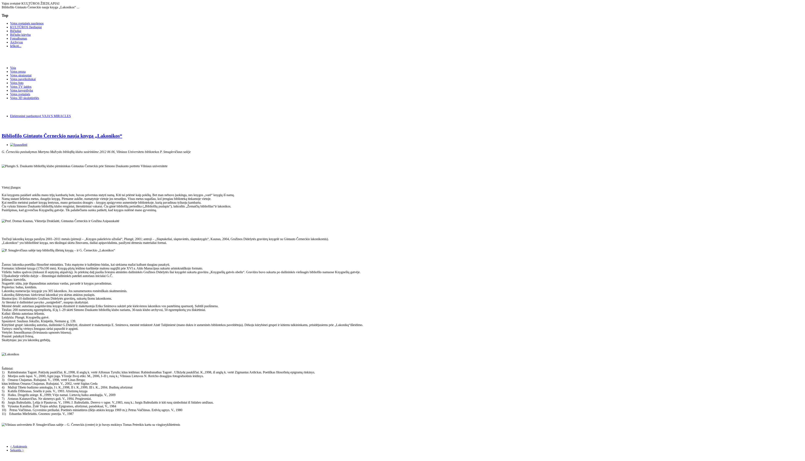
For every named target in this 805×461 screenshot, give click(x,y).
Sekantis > (17, 450)
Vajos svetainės (20, 94)
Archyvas (16, 42)
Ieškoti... (15, 46)
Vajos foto (16, 83)
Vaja (13, 68)
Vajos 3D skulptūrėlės (24, 98)
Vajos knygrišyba (21, 90)
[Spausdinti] (18, 144)
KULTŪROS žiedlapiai (26, 27)
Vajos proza (18, 71)
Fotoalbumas (18, 38)
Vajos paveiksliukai (23, 79)
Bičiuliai (15, 31)
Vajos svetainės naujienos (27, 23)
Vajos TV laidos (20, 86)
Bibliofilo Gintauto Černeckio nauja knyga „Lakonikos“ (62, 136)
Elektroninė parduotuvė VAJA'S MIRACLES (40, 116)
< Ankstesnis (18, 446)
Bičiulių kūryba (20, 34)
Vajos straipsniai (20, 75)
